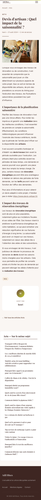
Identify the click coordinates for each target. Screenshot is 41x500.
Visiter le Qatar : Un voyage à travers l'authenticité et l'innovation (19, 438)
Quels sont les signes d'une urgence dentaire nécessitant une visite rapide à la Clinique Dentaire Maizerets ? (20, 407)
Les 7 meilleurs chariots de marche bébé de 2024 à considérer (20, 354)
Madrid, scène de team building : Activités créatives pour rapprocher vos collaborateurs (20, 363)
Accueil (4, 8)
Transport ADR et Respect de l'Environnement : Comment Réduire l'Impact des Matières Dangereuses (19, 346)
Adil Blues (7, 475)
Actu (10, 8)
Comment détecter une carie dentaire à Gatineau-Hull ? (20, 453)
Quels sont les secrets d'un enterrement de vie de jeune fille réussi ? (20, 394)
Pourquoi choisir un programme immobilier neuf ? (17, 386)
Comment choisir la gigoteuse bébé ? (19, 400)
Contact (27, 487)
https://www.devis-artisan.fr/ (25, 196)
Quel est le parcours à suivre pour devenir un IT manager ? (18, 423)
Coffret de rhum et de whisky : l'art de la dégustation (20, 379)
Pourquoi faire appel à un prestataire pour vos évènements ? (19, 372)
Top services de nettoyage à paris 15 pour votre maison (20, 431)
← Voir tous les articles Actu (13, 318)
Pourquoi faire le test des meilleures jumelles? (19, 445)
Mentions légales (16, 487)
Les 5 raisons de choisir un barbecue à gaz (19, 416)
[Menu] (36, 2)
